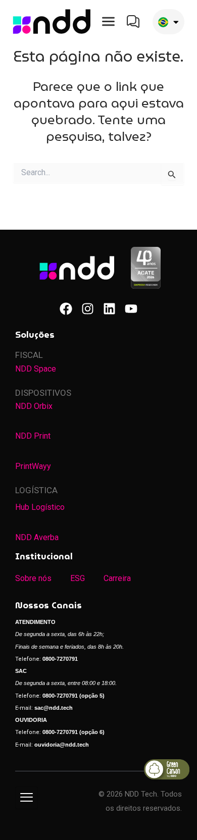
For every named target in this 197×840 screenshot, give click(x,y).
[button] (108, 21)
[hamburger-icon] (26, 797)
